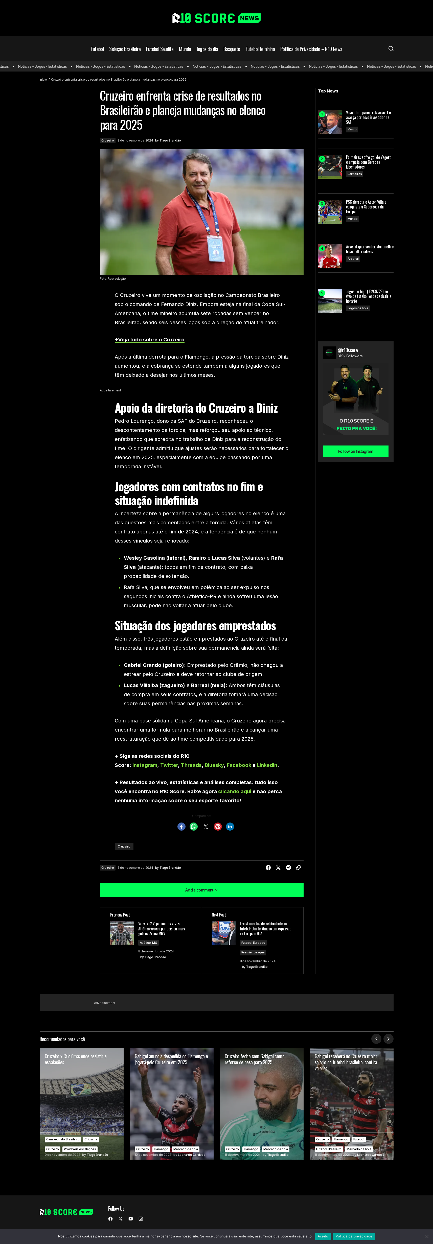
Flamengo (161, 1149)
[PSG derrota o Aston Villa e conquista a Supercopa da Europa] (330, 212)
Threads (191, 765)
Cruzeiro (107, 140)
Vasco (352, 129)
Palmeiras (355, 174)
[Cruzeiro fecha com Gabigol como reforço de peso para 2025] (262, 1104)
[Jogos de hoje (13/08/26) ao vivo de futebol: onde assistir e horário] (330, 301)
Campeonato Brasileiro (63, 1139)
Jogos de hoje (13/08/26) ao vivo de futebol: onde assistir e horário (368, 296)
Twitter (169, 765)
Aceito (323, 1236)
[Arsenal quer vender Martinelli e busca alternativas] (330, 256)
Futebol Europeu (253, 943)
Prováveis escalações (80, 1149)
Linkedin (267, 765)
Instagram (144, 765)
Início (43, 79)
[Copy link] (298, 868)
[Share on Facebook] (268, 868)
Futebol (358, 1139)
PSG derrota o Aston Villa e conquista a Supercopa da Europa (366, 207)
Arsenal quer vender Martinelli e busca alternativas (370, 249)
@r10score (348, 350)
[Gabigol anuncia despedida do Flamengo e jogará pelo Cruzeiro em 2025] (172, 1104)
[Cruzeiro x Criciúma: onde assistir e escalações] (82, 1104)
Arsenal (353, 259)
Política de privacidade (354, 1236)
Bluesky (214, 765)
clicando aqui (234, 791)
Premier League (253, 952)
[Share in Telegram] (288, 868)
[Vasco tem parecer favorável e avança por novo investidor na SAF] (330, 122)
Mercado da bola (185, 1149)
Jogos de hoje (358, 308)
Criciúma (90, 1139)
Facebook (240, 765)
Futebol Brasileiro (329, 1149)
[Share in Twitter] (278, 868)
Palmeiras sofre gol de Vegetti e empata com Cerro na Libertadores (369, 162)
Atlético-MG (148, 943)
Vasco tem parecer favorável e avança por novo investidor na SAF (368, 117)
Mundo (353, 219)
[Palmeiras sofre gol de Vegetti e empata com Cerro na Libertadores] (330, 167)
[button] (391, 48)
